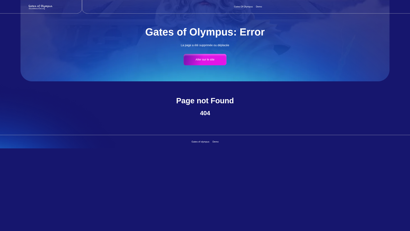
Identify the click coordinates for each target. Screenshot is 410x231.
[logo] (41, 6)
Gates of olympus (243, 6)
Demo (259, 6)
